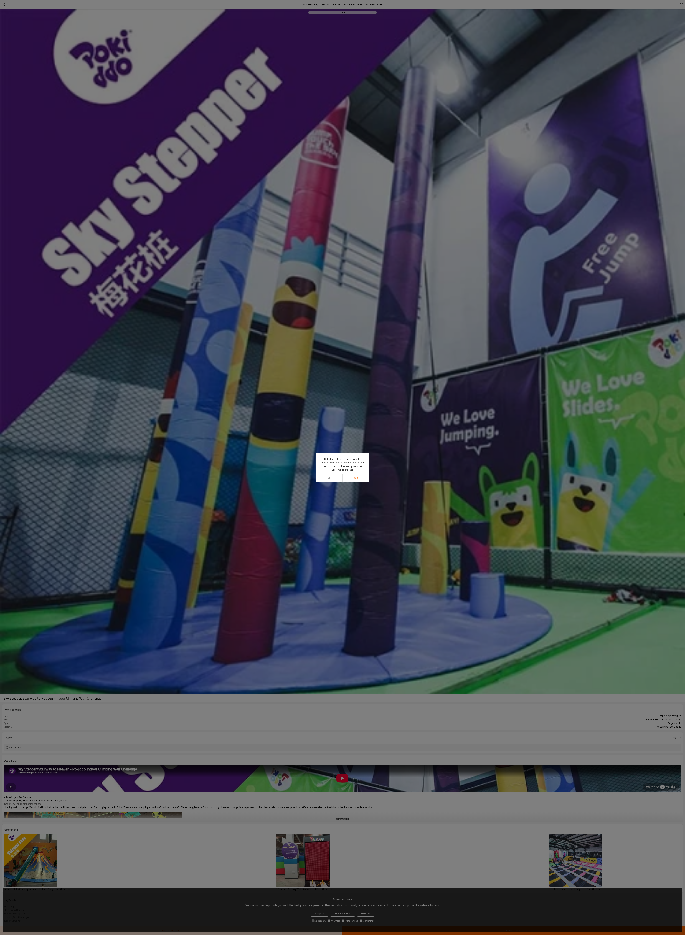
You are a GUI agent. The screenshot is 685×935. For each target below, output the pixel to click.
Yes (356, 478)
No (329, 478)
